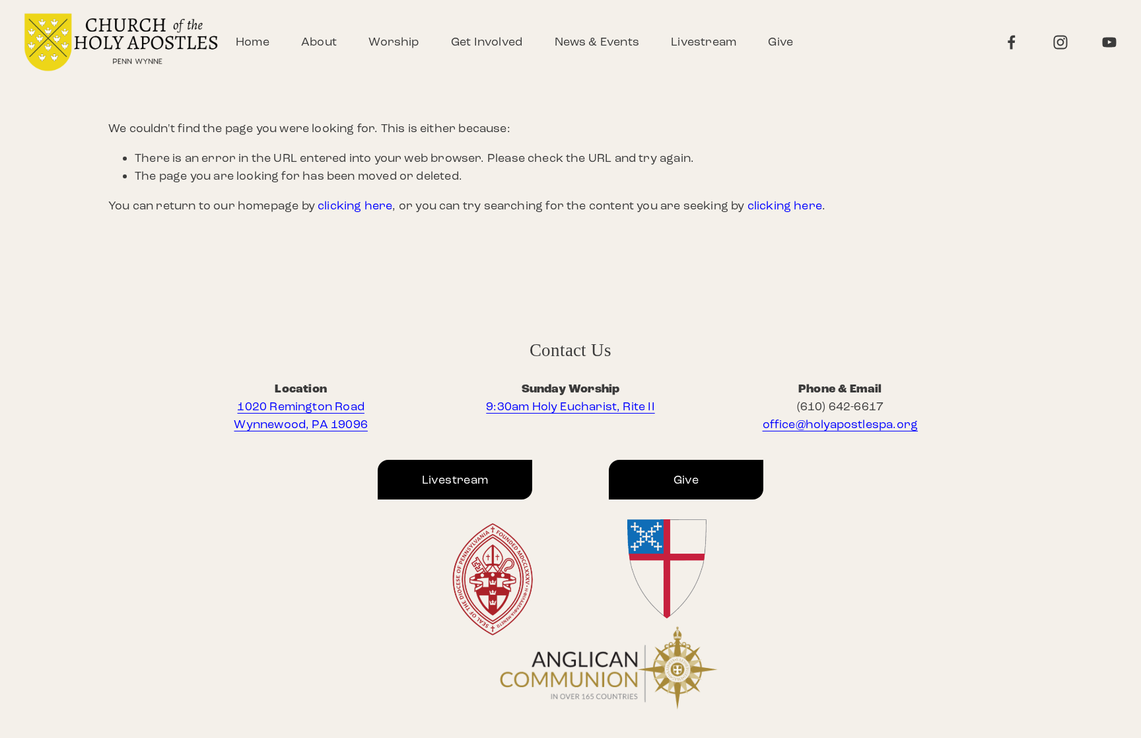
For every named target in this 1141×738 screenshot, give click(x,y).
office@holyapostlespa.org (840, 424)
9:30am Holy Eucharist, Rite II (570, 406)
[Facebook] (1011, 42)
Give (780, 41)
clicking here (355, 205)
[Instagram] (1060, 42)
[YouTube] (1109, 42)
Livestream (703, 41)
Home (252, 41)
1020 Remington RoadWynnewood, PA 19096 (300, 415)
